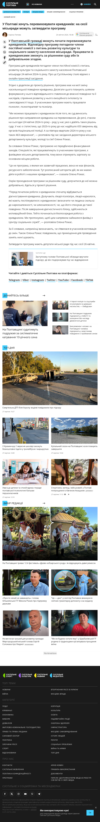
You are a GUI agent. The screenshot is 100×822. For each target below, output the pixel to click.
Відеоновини (9, 753)
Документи (57, 773)
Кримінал (7, 710)
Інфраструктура (59, 727)
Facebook (77, 280)
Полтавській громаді (26, 41)
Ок (90, 813)
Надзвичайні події (60, 719)
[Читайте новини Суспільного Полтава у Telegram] (39, 793)
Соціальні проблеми (76, 12)
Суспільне (35, 807)
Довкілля (7, 723)
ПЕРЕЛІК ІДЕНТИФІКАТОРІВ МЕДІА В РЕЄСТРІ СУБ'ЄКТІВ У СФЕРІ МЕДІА (71, 779)
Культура (55, 710)
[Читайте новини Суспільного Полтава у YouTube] (25, 793)
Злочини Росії (9, 744)
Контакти (7, 765)
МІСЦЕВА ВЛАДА (38, 12)
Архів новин (57, 765)
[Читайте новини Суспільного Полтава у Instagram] (18, 793)
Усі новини (37, 4)
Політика (7, 740)
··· (72, 4)
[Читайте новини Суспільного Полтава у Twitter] (11, 793)
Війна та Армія (58, 748)
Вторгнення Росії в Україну (64, 689)
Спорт (5, 748)
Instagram (37, 280)
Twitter (51, 280)
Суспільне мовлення (13, 769)
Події (5, 706)
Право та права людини (14, 731)
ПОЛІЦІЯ (26, 12)
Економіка (7, 715)
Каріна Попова (15, 35)
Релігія (54, 740)
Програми (7, 778)
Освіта (54, 715)
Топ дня (55, 753)
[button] (4, 42)
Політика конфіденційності (16, 773)
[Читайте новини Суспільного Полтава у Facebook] (4, 793)
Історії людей (58, 736)
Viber (25, 280)
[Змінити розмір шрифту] (96, 35)
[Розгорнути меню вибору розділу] (27, 4)
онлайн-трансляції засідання (26, 78)
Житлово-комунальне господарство (21, 727)
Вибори (6, 719)
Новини (6, 689)
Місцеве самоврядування (56, 12)
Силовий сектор (9, 17)
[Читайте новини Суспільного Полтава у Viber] (32, 793)
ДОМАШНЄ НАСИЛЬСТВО (12, 12)
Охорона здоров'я (60, 723)
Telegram (14, 280)
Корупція (55, 706)
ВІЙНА (5, 694)
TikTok (89, 280)
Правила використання (63, 769)
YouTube (63, 280)
